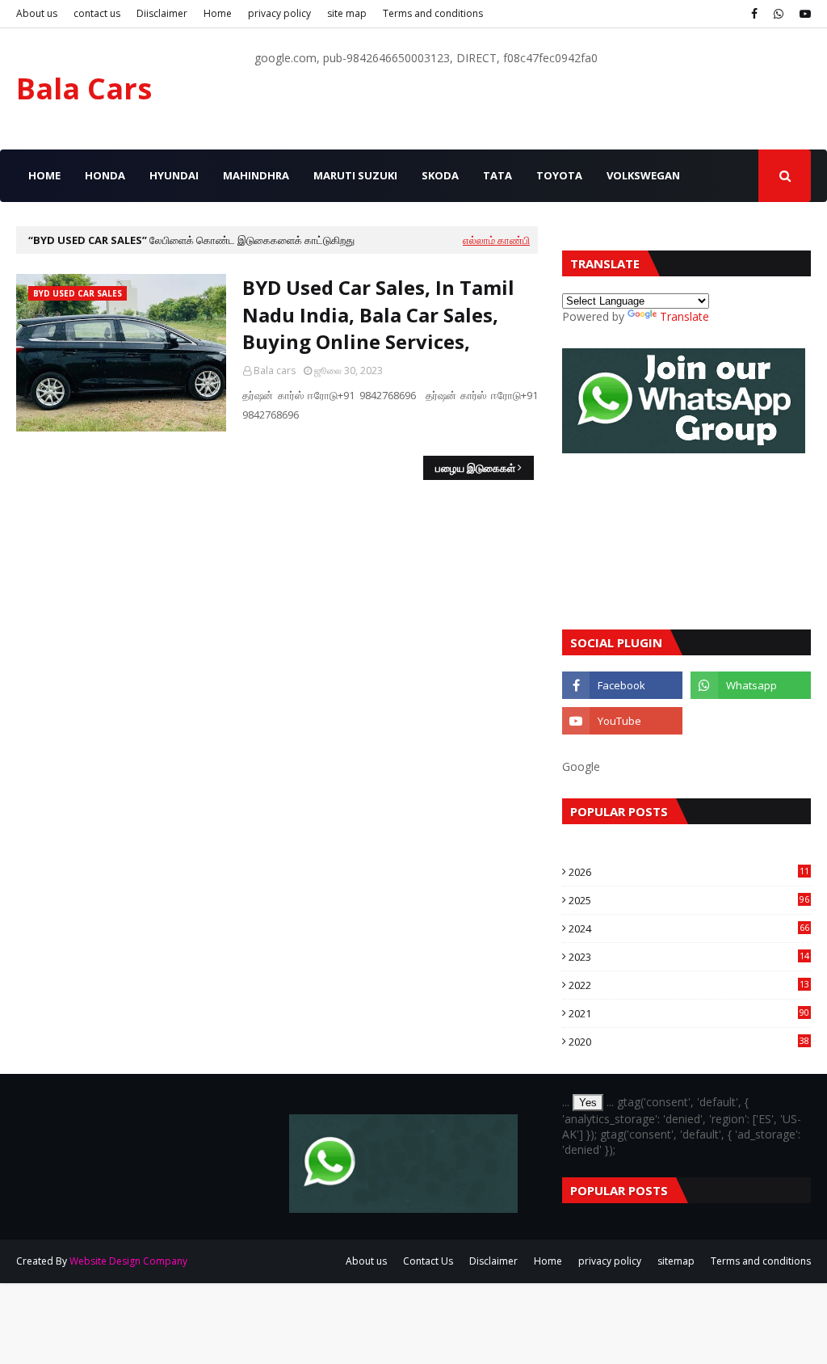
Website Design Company (128, 1261)
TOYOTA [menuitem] (559, 175)
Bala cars (275, 370)
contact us (96, 13)
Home (218, 13)
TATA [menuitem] (497, 175)
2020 (689, 1041)
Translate (684, 316)
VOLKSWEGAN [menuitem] (643, 175)
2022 (689, 985)
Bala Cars (84, 88)
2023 (689, 956)
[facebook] (754, 13)
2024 (689, 928)
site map (347, 13)
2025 (689, 900)
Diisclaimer (161, 13)
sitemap (676, 1261)
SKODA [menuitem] (440, 175)
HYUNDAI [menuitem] (174, 175)
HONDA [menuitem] (105, 175)
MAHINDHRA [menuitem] (256, 175)
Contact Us (428, 1261)
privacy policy (279, 13)
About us (36, 13)
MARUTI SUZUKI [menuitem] (355, 175)
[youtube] (803, 13)
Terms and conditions (433, 13)
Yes (588, 1103)
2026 (689, 872)
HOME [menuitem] (44, 175)
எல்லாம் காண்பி (496, 240)
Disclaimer (493, 1261)
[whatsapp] (778, 13)
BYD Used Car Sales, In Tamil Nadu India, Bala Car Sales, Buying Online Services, (378, 314)
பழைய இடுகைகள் (475, 468)
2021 (689, 1013)
